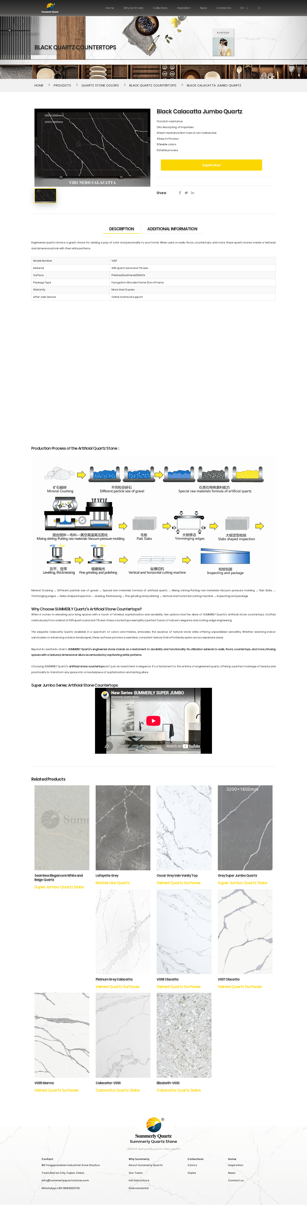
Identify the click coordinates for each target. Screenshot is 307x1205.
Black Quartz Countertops (152, 85)
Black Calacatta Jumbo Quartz (214, 85)
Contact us (236, 1180)
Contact (47, 1159)
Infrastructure (139, 1180)
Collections (195, 1159)
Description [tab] (121, 229)
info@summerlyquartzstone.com (65, 1180)
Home (38, 85)
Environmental (139, 1188)
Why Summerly (139, 1159)
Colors (192, 1165)
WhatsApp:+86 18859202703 (61, 1188)
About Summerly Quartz (146, 1165)
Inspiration (235, 1165)
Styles (192, 1173)
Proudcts (62, 85)
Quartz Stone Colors (100, 85)
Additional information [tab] (172, 229)
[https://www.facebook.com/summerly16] (181, 192)
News (231, 1173)
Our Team (135, 1173)
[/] (187, 192)
